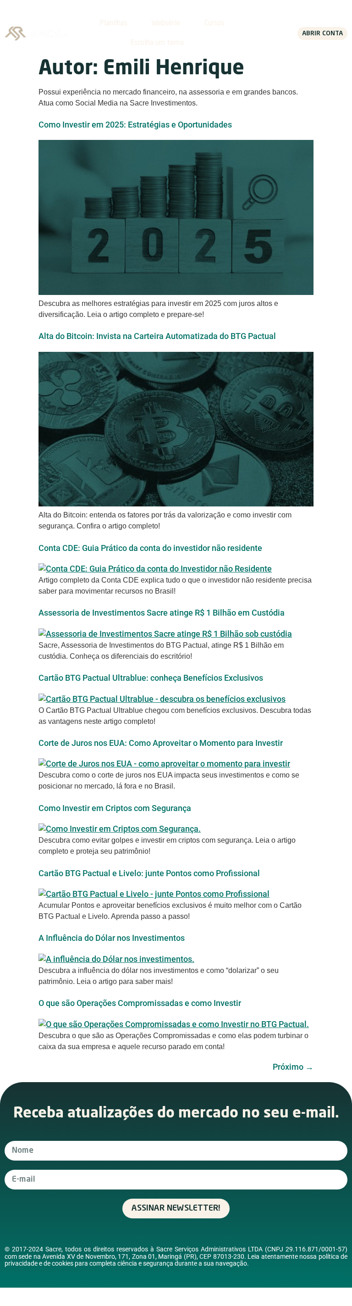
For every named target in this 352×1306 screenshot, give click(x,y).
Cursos (214, 23)
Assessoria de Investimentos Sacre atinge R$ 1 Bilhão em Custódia (161, 612)
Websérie (166, 23)
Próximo (293, 1067)
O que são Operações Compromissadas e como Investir (139, 1003)
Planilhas (113, 23)
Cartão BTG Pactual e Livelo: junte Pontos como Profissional (149, 873)
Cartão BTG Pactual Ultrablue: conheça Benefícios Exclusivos (150, 678)
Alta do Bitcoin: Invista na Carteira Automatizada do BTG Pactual (157, 336)
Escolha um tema (157, 43)
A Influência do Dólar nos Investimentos (111, 938)
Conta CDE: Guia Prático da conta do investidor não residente (150, 548)
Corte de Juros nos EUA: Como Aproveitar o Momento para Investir (160, 743)
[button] (261, 33)
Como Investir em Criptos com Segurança (114, 808)
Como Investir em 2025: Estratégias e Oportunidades (135, 124)
